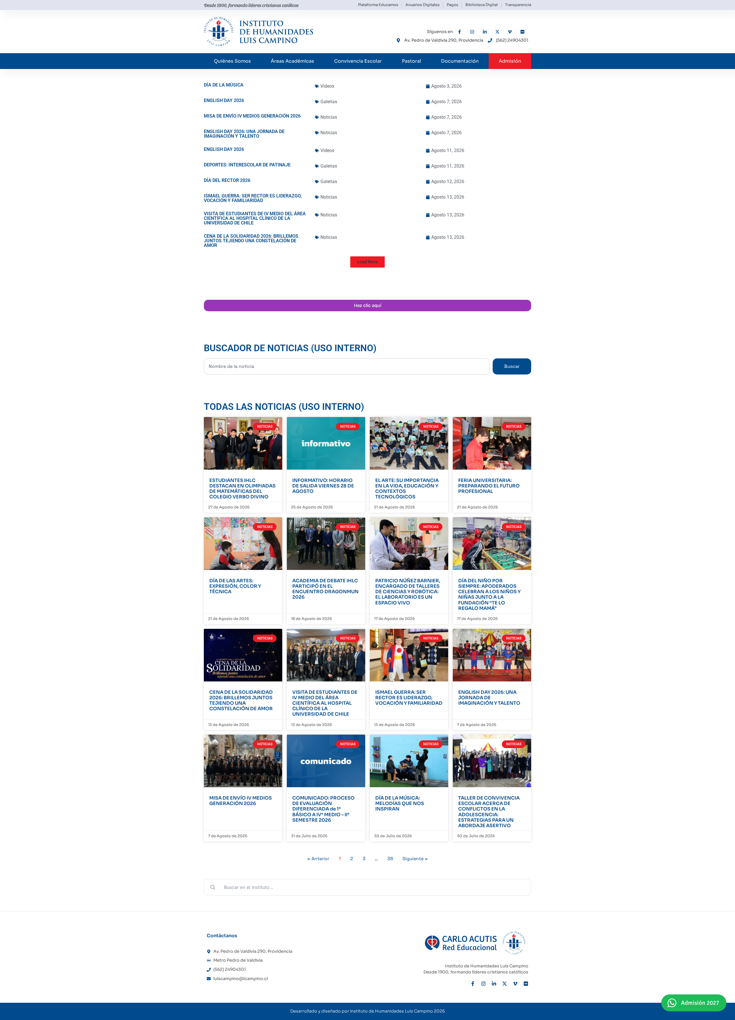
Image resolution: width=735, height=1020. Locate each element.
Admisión (510, 61)
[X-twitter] (504, 983)
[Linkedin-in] (494, 983)
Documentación (460, 61)
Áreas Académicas (292, 61)
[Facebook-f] (472, 983)
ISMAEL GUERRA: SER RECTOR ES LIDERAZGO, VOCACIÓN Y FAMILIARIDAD (408, 697)
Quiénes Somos (232, 61)
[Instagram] (483, 983)
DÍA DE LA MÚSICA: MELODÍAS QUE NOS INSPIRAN (399, 803)
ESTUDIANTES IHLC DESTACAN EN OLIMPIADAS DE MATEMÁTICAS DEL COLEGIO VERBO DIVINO (242, 488)
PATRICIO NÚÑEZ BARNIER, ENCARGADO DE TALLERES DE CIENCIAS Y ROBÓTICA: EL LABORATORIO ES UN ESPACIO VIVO (407, 592)
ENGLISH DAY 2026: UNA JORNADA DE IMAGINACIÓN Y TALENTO (489, 697)
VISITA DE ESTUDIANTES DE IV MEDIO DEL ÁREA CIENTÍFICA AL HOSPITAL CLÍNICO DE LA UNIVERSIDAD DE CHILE (324, 703)
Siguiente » (415, 859)
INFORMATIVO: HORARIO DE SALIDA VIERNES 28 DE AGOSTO (323, 485)
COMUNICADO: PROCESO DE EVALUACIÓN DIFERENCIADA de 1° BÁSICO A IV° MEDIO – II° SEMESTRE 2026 (323, 809)
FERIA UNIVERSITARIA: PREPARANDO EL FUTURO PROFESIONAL (489, 485)
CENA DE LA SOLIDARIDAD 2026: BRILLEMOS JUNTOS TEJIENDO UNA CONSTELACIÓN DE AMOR (241, 700)
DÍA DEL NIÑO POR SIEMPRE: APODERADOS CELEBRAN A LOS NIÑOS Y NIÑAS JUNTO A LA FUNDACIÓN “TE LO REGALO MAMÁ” (489, 594)
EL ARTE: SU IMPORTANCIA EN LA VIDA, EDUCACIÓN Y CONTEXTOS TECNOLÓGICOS (407, 488)
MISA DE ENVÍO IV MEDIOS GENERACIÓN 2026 (240, 800)
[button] (367, 262)
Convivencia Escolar (358, 61)
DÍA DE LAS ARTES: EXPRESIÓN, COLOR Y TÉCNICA (235, 586)
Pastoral (411, 61)
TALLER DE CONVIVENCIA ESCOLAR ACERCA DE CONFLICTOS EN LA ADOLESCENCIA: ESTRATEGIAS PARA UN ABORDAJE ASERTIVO (489, 812)
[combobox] (347, 366)
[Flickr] (525, 983)
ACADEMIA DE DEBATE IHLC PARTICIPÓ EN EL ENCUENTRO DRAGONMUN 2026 (325, 589)
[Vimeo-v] (515, 983)
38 (390, 859)
